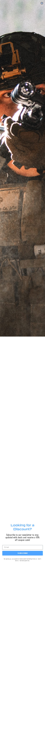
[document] (22, 374)
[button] (42, 3)
